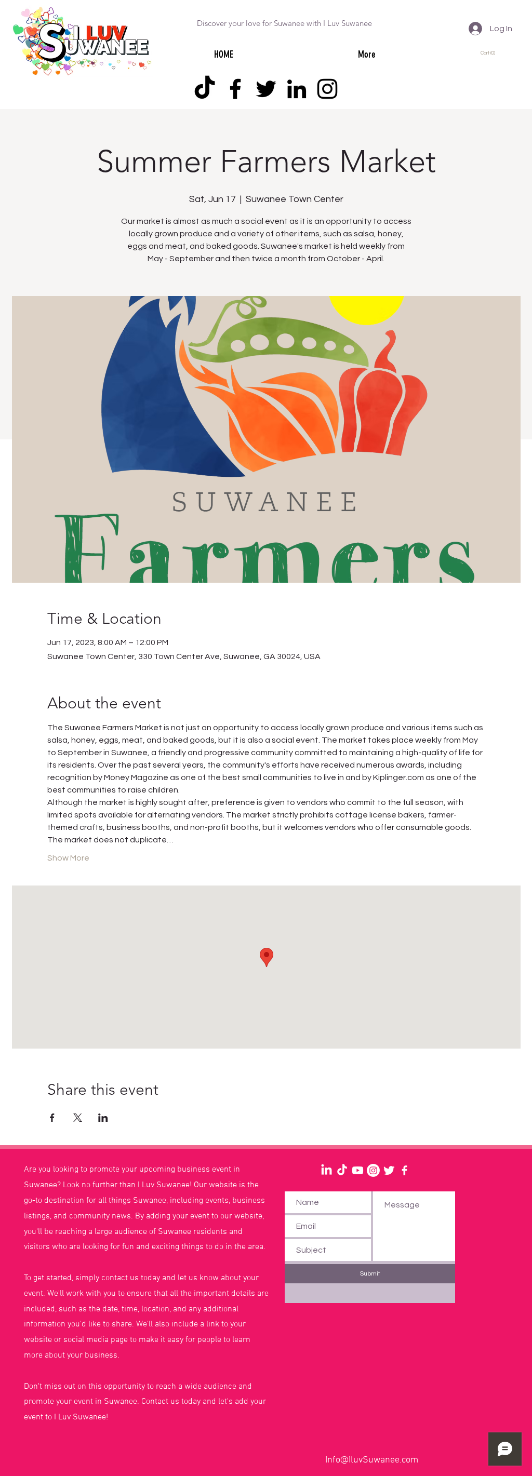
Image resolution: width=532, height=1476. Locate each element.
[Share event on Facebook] (52, 1117)
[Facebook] (235, 88)
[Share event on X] (78, 1117)
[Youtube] (357, 1170)
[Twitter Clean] (388, 1170)
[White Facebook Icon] (404, 1170)
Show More (68, 858)
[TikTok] (204, 88)
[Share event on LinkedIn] (103, 1117)
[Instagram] (327, 88)
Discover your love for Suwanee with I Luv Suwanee (284, 23)
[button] (490, 53)
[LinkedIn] (296, 88)
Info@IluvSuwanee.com (371, 1460)
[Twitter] (266, 88)
